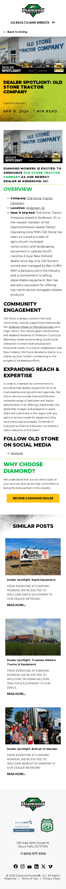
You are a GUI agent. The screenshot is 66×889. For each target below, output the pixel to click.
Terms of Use (29, 878)
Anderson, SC (35, 208)
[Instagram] (22, 866)
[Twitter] (43, 867)
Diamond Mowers (14, 103)
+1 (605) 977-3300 (33, 853)
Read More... (16, 604)
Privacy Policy (51, 878)
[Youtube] (29, 867)
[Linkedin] (36, 866)
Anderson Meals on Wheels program (31, 327)
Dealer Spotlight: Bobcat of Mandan (32, 749)
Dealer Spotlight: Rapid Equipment (31, 579)
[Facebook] (16, 866)
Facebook (17, 453)
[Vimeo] (50, 867)
